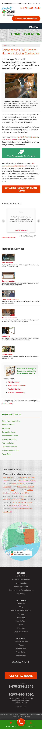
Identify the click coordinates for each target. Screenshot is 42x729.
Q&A (21, 625)
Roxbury (29, 502)
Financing (21, 618)
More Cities (7, 512)
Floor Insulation (8, 443)
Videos (21, 645)
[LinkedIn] (19, 662)
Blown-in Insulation (9, 439)
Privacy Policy (36, 714)
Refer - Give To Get (21, 632)
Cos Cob (22, 480)
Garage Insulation (8, 281)
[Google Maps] (16, 662)
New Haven (6, 140)
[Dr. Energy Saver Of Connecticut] (21, 722)
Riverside (23, 502)
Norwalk (15, 140)
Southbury (14, 508)
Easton (13, 484)
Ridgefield (16, 502)
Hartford (20, 137)
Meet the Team (21, 621)
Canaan (5, 480)
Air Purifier (21, 594)
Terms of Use (18, 717)
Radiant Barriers (14, 389)
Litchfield (30, 490)
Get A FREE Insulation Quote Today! (21, 189)
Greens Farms (21, 487)
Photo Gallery (7, 454)
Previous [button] (3, 221)
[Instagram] (22, 662)
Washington (28, 508)
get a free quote (21, 676)
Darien (35, 137)
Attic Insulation (7, 263)
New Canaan (7, 493)
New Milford (25, 493)
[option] (21, 223)
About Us (21, 603)
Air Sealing (6, 336)
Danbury (28, 480)
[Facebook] (28, 662)
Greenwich (30, 487)
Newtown (23, 496)
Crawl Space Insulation (10, 299)
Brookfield (31, 477)
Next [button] (38, 221)
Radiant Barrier (8, 425)
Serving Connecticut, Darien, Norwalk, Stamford (21, 3)
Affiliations (21, 628)
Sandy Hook (13, 505)
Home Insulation (11, 414)
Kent (12, 490)
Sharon (20, 505)
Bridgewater (23, 477)
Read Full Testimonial (21, 230)
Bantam (5, 477)
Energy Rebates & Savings (21, 610)
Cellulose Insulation (9, 447)
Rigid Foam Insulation (16, 386)
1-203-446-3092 (21, 694)
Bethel (10, 477)
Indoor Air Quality (21, 587)
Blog (21, 607)
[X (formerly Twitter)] (25, 662)
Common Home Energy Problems (21, 590)
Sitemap (27, 717)
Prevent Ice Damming (16, 392)
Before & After (21, 648)
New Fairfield (16, 493)
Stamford (28, 137)
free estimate (7, 403)
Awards (21, 614)
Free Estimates (7, 354)
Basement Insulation (9, 318)
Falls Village (20, 484)
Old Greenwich (14, 499)
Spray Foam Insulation (11, 421)
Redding (22, 499)
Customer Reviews (21, 641)
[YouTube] (13, 662)
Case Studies (21, 656)
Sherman (26, 505)
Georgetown (7, 487)
